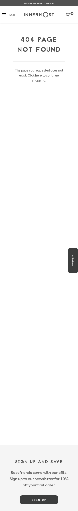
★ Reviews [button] (72, 260)
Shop (12, 14)
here (38, 75)
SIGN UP (39, 500)
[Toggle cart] (68, 16)
